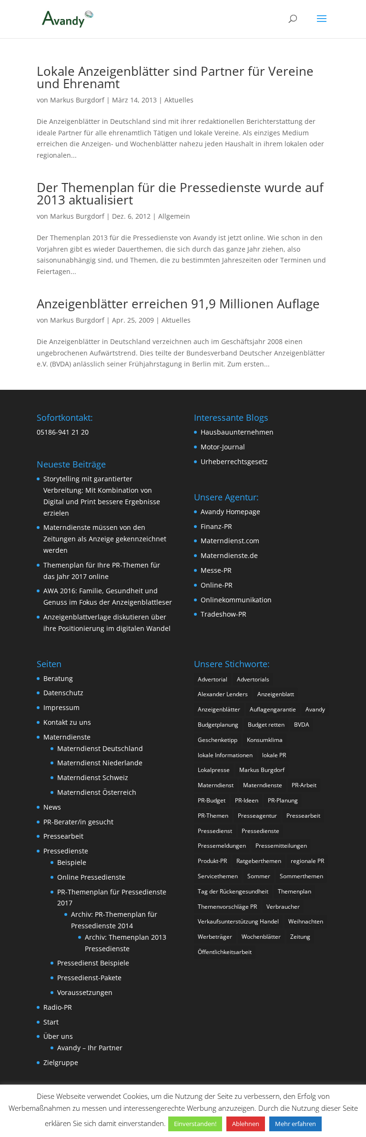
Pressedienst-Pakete (89, 977)
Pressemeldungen (222, 846)
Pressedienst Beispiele (93, 962)
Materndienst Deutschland (100, 748)
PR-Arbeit (304, 785)
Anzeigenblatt (275, 694)
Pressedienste (65, 850)
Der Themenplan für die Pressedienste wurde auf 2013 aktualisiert (180, 193)
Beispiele (71, 862)
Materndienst (216, 785)
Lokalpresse (214, 770)
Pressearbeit (63, 836)
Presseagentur (257, 816)
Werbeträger (215, 937)
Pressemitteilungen (281, 846)
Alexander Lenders (223, 694)
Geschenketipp (217, 740)
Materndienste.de (229, 555)
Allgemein (174, 216)
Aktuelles (178, 99)
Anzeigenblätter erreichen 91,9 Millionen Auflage (178, 303)
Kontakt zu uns (67, 722)
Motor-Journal (223, 446)
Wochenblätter (261, 937)
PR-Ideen (246, 800)
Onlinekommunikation (236, 599)
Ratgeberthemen (258, 861)
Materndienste (67, 736)
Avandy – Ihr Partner (89, 1047)
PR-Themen (213, 816)
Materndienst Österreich (96, 792)
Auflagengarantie (273, 709)
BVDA (301, 725)
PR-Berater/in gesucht (78, 821)
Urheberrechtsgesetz (234, 461)
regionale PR (307, 861)
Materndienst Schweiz (92, 777)
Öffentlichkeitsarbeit (225, 952)
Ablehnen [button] (245, 1123)
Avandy (315, 709)
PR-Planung (283, 800)
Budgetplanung (218, 725)
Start (51, 1021)
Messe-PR (216, 570)
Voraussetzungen (84, 992)
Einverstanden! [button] (195, 1123)
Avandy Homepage (230, 511)
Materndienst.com (230, 540)
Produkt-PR (212, 861)
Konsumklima (265, 740)
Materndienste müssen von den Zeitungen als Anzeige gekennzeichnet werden (104, 539)
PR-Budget (211, 800)
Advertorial (212, 679)
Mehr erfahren (295, 1123)
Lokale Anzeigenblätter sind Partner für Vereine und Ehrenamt (175, 77)
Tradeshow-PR (223, 614)
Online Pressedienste (91, 877)
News (52, 807)
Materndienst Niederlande (99, 762)
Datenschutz (63, 692)
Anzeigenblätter (219, 709)
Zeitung (300, 937)
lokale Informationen (225, 755)
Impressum (61, 707)
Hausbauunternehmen (237, 432)
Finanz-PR (216, 526)
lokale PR (274, 755)
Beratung (58, 678)
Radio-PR (57, 1007)
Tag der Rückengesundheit (233, 891)
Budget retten (266, 725)
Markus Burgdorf (77, 99)
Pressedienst (215, 831)
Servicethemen (218, 876)
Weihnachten (305, 921)
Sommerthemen (301, 876)
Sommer (258, 876)
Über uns (58, 1036)
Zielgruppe (60, 1062)
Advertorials (253, 679)
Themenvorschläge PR (227, 907)
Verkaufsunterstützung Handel (238, 921)
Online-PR (217, 584)
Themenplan (294, 891)
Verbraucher (283, 907)
